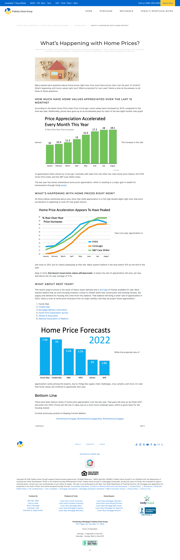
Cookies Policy (135, 486)
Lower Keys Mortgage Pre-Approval (109, 508)
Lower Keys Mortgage (114, 51)
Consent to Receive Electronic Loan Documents (109, 486)
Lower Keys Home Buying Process (109, 503)
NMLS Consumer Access (115, 489)
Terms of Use (145, 489)
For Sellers (138, 49)
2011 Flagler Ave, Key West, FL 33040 (90, 524)
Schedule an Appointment (33, 510)
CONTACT (90, 444)
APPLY (78, 444)
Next (142, 426)
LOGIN (102, 444)
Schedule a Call (33, 508)
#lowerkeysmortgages (113, 418)
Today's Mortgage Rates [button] (157, 11)
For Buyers (125, 49)
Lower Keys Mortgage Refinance (71, 510)
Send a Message (33, 506)
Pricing (130, 51)
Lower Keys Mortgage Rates (71, 506)
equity (63, 185)
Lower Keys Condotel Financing (71, 503)
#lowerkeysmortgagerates (89, 418)
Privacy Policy (133, 489)
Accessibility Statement (80, 486)
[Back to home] (18, 11)
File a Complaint (51, 489)
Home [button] (88, 11)
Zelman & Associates (48, 315)
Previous (40, 426)
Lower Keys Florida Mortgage (87, 51)
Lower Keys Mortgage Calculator (109, 501)
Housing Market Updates (57, 51)
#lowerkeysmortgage (66, 418)
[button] (90, 550)
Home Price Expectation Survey (53, 313)
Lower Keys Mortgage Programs (71, 508)
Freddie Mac (44, 307)
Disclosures (148, 486)
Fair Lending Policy (36, 489)
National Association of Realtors (53, 318)
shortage (103, 289)
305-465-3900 (33, 501)
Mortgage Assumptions (69, 489)
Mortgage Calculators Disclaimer (92, 489)
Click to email (33, 503)
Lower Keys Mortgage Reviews (109, 510)
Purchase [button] (106, 11)
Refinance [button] (126, 11)
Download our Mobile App (90, 454)
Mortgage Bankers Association (53, 310)
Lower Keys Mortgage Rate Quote (109, 506)
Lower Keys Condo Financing (71, 501)
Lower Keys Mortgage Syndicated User (66, 49)
